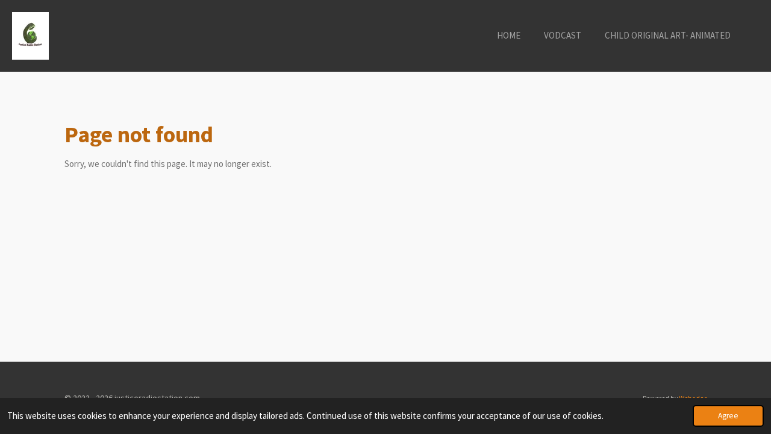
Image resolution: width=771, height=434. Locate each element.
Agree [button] (728, 415)
